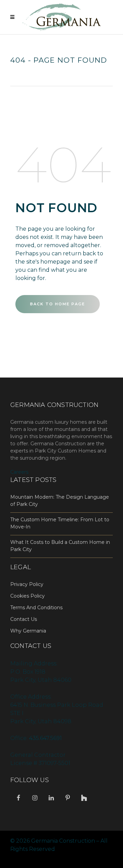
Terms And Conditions (36, 607)
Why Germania (28, 631)
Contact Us (23, 619)
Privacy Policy (26, 584)
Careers (19, 472)
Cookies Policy (27, 596)
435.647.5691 (45, 738)
